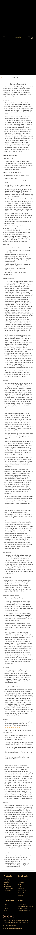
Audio (5, 904)
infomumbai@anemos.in (14, 929)
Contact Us (21, 893)
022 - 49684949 (10, 925)
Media (5, 911)
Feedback (21, 888)
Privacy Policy (22, 904)
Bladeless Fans (8, 888)
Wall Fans (6, 884)
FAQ (19, 886)
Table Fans (7, 882)
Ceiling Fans (7, 880)
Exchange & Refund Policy (26, 906)
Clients (6, 908)
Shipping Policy (22, 908)
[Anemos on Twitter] (4, 917)
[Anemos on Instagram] (11, 917)
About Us (21, 882)
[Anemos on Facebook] (7, 917)
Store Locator (22, 891)
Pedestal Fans (8, 886)
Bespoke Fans (8, 891)
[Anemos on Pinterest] (14, 917)
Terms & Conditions (24, 911)
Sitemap (20, 895)
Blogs (19, 884)
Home (3, 78)
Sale (5, 906)
